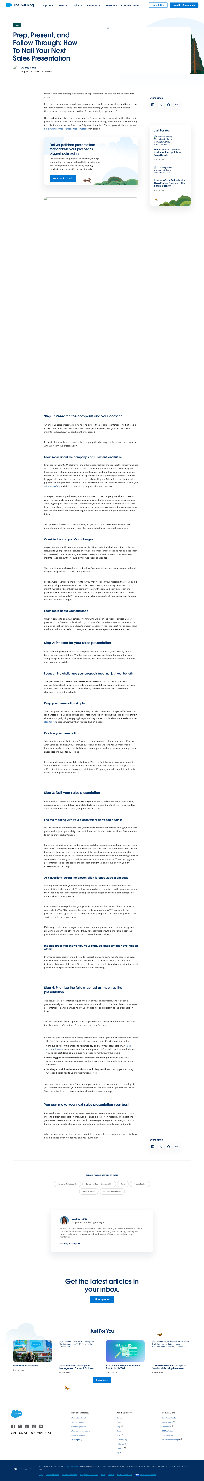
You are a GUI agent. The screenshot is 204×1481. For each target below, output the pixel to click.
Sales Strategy (89, 1191)
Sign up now (102, 1299)
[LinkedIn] (27, 1427)
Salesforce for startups (170, 1439)
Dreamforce (166, 1426)
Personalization (140, 1184)
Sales (17, 25)
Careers (119, 1431)
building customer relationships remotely (65, 128)
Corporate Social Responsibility (99, 1184)
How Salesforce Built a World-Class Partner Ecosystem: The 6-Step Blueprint (169, 183)
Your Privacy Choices (148, 1475)
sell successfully (52, 486)
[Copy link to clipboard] (176, 105)
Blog (118, 1426)
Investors (120, 1448)
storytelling (50, 721)
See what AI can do (62, 178)
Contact (111, 1475)
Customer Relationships (67, 1184)
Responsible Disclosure (89, 1475)
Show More (102, 1380)
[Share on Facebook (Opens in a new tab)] (168, 105)
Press (118, 1422)
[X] (20, 1427)
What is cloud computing (80, 1431)
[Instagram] (34, 1427)
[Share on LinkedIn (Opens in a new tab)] (153, 105)
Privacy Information (69, 1475)
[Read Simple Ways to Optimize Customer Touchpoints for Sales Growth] (163, 140)
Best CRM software (78, 1422)
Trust (118, 1435)
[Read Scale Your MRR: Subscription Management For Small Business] (78, 1351)
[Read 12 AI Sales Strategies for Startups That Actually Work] (125, 1351)
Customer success (78, 1435)
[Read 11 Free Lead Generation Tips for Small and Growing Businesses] (171, 1351)
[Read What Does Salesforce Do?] (32, 1351)
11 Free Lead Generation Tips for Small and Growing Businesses (169, 1367)
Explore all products (78, 1426)
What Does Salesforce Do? (26, 1365)
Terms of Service (52, 1475)
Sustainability (122, 1444)
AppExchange (167, 1422)
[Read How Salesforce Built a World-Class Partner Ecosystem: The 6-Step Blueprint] (163, 171)
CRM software (167, 1431)
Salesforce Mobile (169, 1418)
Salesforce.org (122, 1439)
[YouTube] (41, 1427)
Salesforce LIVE (168, 1435)
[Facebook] (13, 1427)
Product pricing (76, 1439)
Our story (120, 1418)
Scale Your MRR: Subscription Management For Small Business (76, 1367)
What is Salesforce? (78, 1418)
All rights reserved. (71, 1466)
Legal (119, 1452)
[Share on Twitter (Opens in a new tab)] (160, 105)
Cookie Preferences (124, 1475)
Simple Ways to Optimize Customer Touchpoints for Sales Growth (167, 152)
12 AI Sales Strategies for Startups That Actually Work (123, 1367)
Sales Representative (112, 1191)
